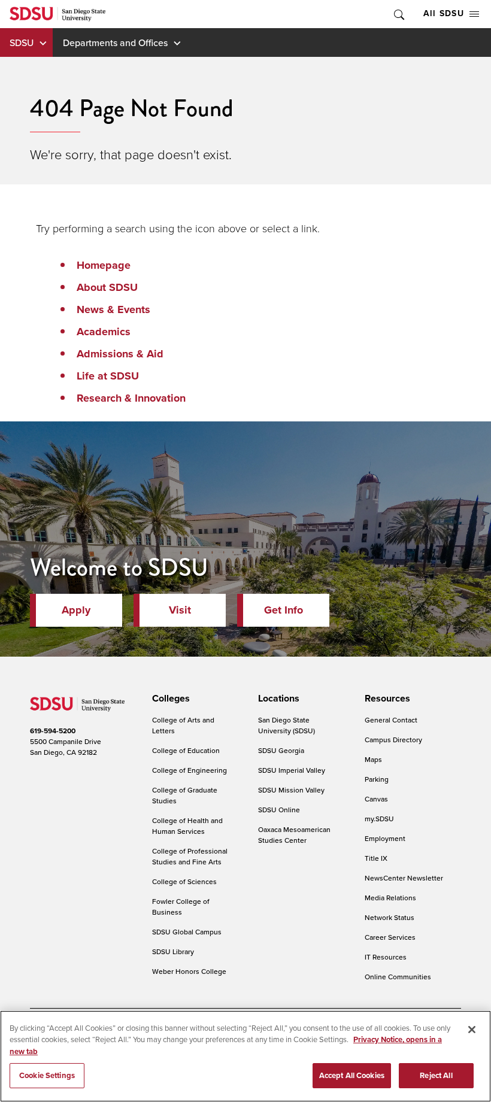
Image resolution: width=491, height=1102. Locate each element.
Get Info (283, 610)
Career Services (390, 937)
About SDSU (107, 287)
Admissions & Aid (120, 354)
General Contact (391, 720)
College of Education (186, 750)
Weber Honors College (189, 971)
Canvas (376, 799)
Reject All (436, 1075)
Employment (385, 838)
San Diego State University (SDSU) (286, 725)
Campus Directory (393, 739)
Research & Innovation (131, 398)
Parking (377, 779)
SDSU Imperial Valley (291, 770)
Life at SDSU (108, 376)
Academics (104, 331)
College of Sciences (184, 881)
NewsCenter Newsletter (404, 878)
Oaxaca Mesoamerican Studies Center (294, 834)
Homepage (104, 265)
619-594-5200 (52, 730)
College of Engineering (189, 770)
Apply (76, 610)
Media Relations (390, 897)
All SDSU (443, 13)
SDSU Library (173, 951)
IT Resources (386, 957)
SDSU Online (279, 810)
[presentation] (169, 698)
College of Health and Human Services (187, 825)
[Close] (472, 1029)
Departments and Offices (115, 42)
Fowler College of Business (181, 906)
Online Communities (398, 977)
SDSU (22, 42)
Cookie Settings (47, 1075)
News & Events (113, 309)
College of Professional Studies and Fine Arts (190, 856)
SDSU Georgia (281, 750)
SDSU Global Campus (187, 932)
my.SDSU (379, 818)
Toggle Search (398, 14)
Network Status (389, 917)
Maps (373, 759)
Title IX (376, 858)
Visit (180, 610)
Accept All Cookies (351, 1075)
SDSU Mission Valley (291, 790)
